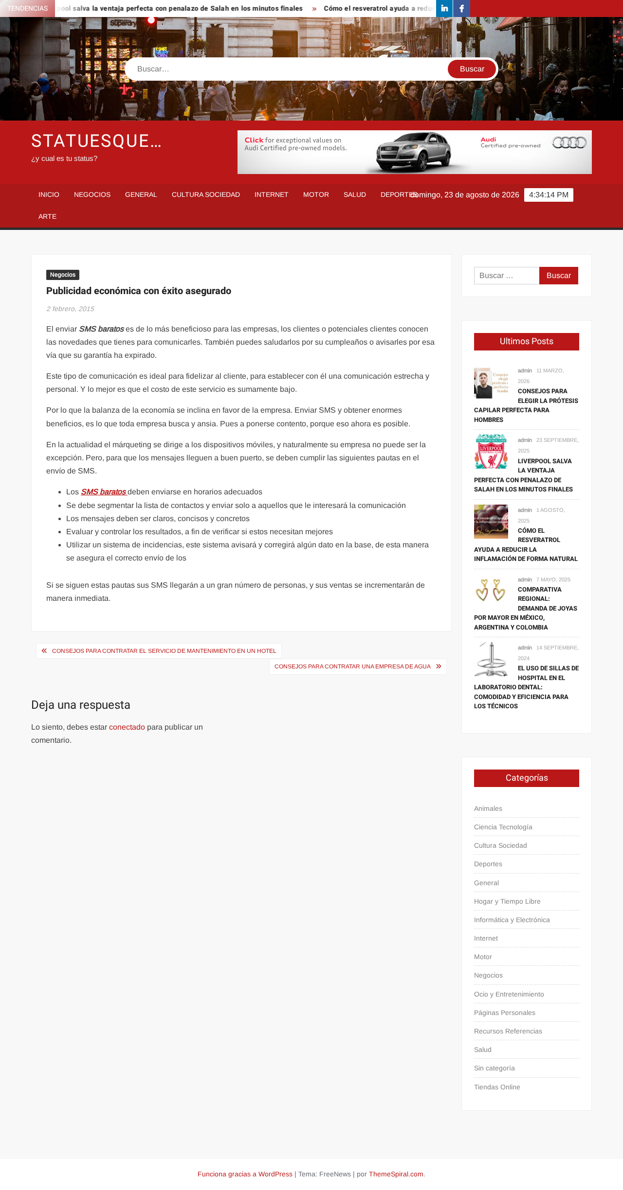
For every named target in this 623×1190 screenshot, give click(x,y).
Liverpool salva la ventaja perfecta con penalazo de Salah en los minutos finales (151, 8)
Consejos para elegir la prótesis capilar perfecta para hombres (526, 405)
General (141, 194)
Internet (272, 194)
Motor (316, 194)
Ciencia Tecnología (503, 827)
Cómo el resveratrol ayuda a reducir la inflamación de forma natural (414, 8)
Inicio (48, 194)
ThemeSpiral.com (396, 1174)
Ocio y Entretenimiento (509, 994)
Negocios (92, 194)
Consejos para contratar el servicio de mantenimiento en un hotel (164, 651)
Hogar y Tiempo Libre (507, 901)
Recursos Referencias (508, 1031)
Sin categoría (494, 1068)
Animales (488, 808)
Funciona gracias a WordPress (245, 1174)
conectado (127, 727)
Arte (47, 216)
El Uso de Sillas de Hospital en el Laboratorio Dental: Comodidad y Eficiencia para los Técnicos (526, 687)
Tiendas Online (497, 1087)
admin (525, 370)
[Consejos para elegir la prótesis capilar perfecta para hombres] (491, 381)
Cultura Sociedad (206, 194)
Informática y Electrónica (512, 920)
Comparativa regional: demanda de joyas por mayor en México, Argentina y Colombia (525, 608)
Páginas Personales (504, 1012)
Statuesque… (97, 141)
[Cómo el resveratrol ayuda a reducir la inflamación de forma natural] (491, 521)
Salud (355, 194)
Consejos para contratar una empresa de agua (353, 666)
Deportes (399, 194)
